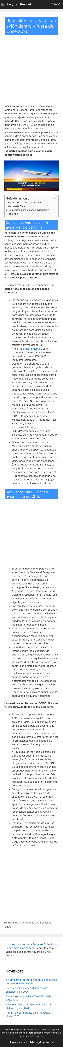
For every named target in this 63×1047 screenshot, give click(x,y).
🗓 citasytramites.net (16, 4)
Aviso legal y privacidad (42, 1042)
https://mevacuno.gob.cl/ (26, 348)
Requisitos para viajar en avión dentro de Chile (25, 204)
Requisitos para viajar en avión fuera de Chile (29, 211)
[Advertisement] (31, 71)
